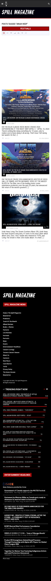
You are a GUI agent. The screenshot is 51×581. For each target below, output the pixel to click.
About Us (6, 355)
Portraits (6, 338)
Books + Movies (8, 327)
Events (5, 344)
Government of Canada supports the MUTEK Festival (24, 491)
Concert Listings (8, 350)
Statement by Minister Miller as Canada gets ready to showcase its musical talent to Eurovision (24, 498)
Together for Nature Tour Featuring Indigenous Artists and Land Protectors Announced (25, 552)
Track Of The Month (10, 321)
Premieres (6, 318)
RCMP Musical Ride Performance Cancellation (22, 526)
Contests (6, 358)
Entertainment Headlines (12, 347)
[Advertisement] (25, 62)
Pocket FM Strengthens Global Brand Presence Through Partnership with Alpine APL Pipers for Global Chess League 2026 (25, 542)
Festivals (6, 335)
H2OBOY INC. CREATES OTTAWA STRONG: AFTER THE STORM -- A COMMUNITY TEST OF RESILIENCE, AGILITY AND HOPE (25, 517)
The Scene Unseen (9, 372)
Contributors (7, 364)
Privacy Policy (7, 369)
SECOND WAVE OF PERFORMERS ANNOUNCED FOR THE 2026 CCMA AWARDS (24, 507)
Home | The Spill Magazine (12, 313)
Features (6, 330)
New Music (6, 361)
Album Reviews (8, 324)
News (5, 341)
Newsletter (7, 316)
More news (6, 558)
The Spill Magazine (21, 380)
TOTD (5, 366)
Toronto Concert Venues (11, 352)
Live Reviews (7, 333)
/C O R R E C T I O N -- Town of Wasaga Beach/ (24, 533)
